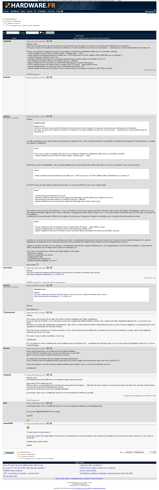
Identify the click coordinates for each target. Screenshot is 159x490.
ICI (39, 74)
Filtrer (43, 32)
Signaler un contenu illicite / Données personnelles (90, 488)
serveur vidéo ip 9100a (88, 471)
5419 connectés (151, 13)
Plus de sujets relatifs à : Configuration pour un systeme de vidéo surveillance (79, 478)
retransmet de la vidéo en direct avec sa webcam (97, 468)
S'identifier (42, 11)
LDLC (73, 488)
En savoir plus (110, 0)
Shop (58, 11)
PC (35, 11)
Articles (30, 11)
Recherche (149, 11)
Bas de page (79, 35)
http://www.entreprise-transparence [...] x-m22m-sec (45, 274)
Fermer (119, 0)
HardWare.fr (15, 11)
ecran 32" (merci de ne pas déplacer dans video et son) (23, 465)
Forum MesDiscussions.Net (74, 482)
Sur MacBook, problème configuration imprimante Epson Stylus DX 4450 (106, 473)
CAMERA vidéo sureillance (12, 471)
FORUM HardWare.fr (11, 19)
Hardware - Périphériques (14, 21)
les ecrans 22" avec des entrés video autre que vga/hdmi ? (24, 468)
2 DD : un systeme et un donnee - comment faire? (21, 473)
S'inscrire (51, 11)
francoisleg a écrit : (40, 289)
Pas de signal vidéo (10, 476)
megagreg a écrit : (39, 122)
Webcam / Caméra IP (14, 23)
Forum (6, 11)
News (23, 11)
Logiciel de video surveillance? (91, 465)
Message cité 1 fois (150, 70)
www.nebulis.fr (45, 432)
